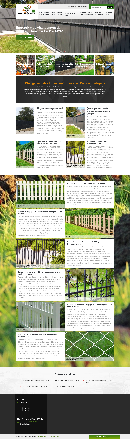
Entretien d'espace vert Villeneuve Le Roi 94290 (98, 381)
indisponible (71, 6)
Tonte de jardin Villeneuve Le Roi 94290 (35, 386)
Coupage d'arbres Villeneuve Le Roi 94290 (36, 380)
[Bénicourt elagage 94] (27, 10)
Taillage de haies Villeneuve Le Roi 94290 (66, 380)
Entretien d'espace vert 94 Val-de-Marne (86, 13)
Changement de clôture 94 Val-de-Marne (70, 13)
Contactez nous (109, 13)
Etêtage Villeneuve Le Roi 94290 (64, 386)
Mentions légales (43, 437)
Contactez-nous (25, 38)
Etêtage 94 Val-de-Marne (99, 13)
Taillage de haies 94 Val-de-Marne (57, 13)
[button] (64, 52)
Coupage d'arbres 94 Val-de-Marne (44, 13)
